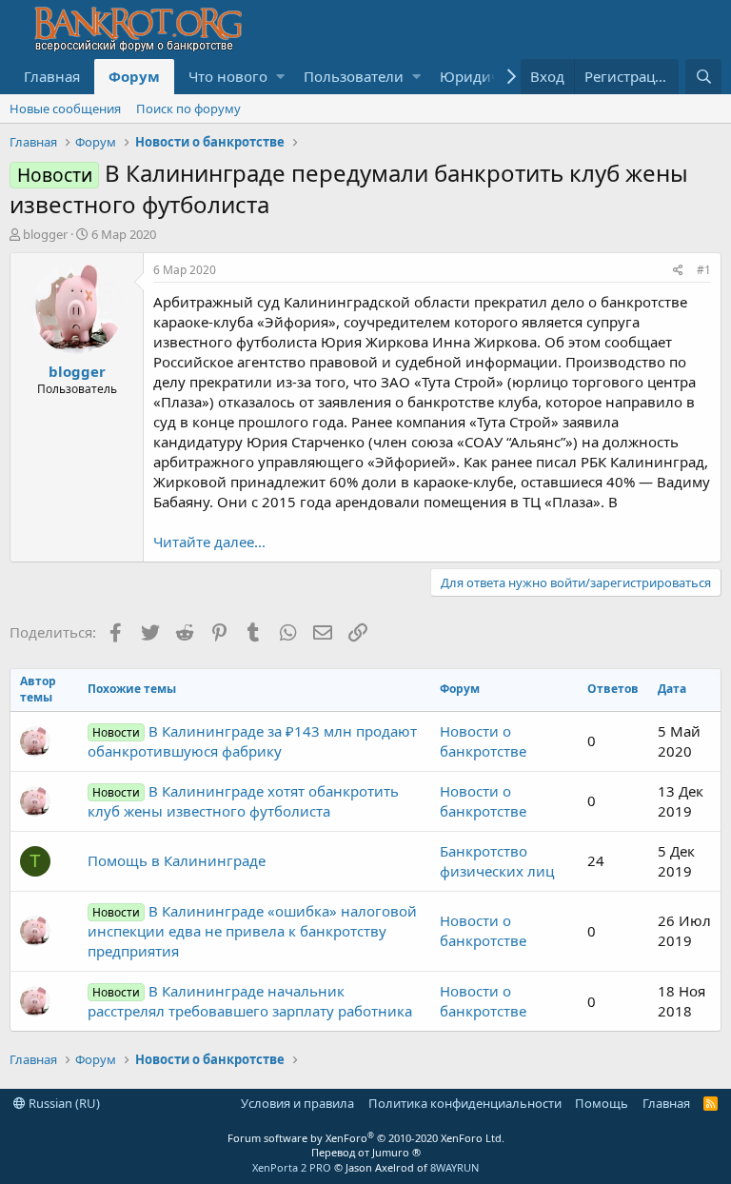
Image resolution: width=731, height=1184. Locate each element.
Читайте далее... (209, 541)
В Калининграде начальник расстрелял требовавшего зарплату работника (250, 1000)
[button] (280, 76)
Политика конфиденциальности (465, 1103)
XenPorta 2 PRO (291, 1167)
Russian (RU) (63, 1103)
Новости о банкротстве (483, 740)
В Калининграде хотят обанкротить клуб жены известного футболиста (243, 800)
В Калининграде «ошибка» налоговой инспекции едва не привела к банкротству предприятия (252, 930)
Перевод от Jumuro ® (366, 1152)
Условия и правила (297, 1103)
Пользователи (354, 76)
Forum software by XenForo (365, 1138)
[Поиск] (703, 76)
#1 (704, 270)
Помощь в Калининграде (177, 860)
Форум (134, 76)
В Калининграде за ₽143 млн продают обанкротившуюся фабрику (252, 740)
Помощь (601, 1103)
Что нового (227, 76)
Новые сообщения (65, 108)
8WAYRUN (454, 1167)
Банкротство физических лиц (497, 860)
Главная (52, 76)
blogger (45, 234)
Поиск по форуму (188, 108)
